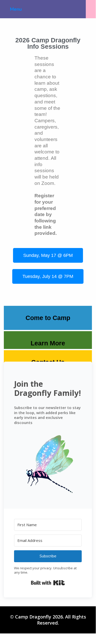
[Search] (91, 9)
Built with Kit (48, 582)
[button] (48, 464)
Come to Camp (48, 317)
